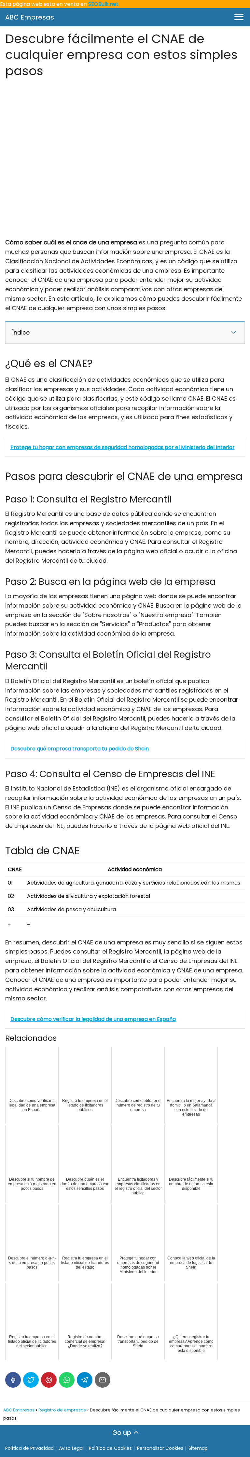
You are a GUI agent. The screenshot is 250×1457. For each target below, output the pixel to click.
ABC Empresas (29, 17)
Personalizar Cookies (160, 1448)
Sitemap (198, 1448)
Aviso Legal (71, 1448)
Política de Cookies (110, 1448)
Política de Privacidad (29, 1448)
